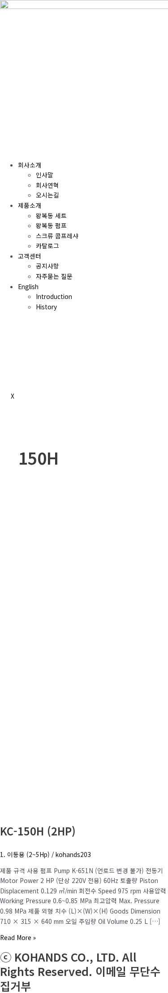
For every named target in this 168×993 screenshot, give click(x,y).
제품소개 (29, 205)
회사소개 (29, 164)
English (28, 286)
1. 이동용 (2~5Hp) (25, 854)
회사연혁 (47, 184)
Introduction (54, 296)
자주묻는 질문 (54, 276)
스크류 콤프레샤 (57, 235)
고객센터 (29, 255)
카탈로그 (47, 245)
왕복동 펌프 (51, 225)
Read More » (18, 937)
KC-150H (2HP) (38, 831)
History (46, 306)
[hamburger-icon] (11, 148)
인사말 (44, 174)
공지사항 (47, 265)
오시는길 (47, 194)
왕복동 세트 (51, 215)
